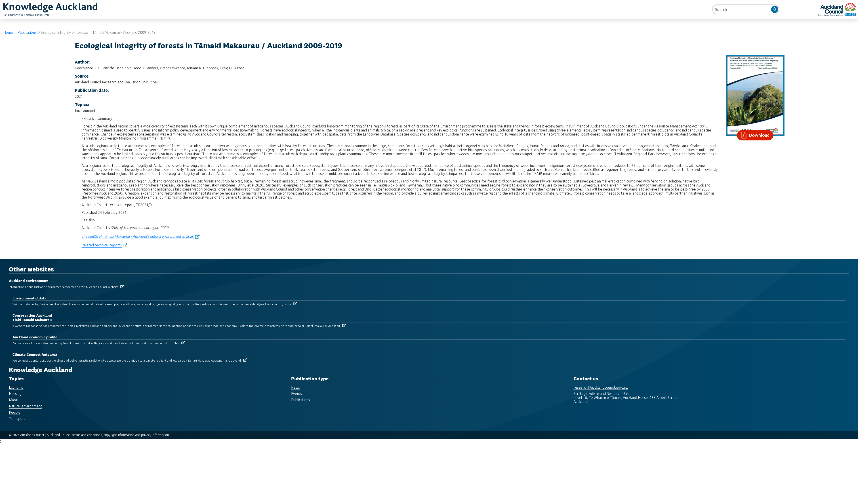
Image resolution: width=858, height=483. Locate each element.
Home (8, 32)
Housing (15, 394)
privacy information (155, 435)
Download (759, 135)
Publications (27, 32)
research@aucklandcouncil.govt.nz (601, 387)
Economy (16, 387)
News (295, 387)
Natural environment (25, 406)
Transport (17, 419)
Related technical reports (102, 245)
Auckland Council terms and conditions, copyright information (91, 435)
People (14, 412)
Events (296, 394)
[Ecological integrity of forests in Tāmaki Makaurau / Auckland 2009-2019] (755, 95)
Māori (13, 400)
